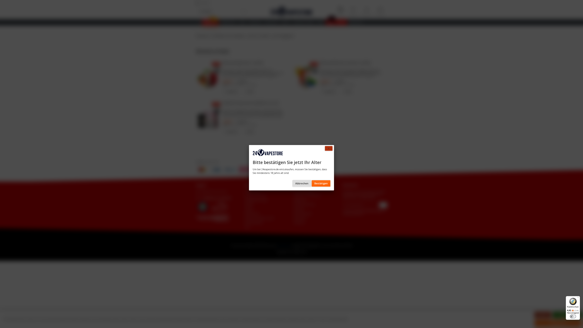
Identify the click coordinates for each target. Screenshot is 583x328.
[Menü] (578, 298)
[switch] (573, 316)
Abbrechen (301, 183)
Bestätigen (321, 183)
